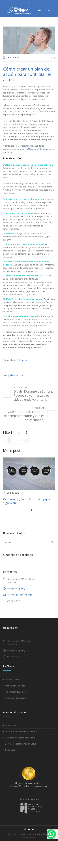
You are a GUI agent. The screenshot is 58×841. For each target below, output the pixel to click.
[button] (51, 834)
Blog (7, 375)
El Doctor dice (16, 375)
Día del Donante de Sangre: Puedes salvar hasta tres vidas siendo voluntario (33, 395)
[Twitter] (29, 829)
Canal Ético (10, 749)
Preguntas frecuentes (15, 691)
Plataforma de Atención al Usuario (21, 731)
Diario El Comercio (19, 360)
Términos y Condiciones (16, 697)
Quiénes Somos (12, 679)
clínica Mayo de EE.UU (32, 149)
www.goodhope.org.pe (17, 588)
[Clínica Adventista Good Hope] (18, 10)
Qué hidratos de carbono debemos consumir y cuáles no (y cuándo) (24, 416)
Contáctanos (11, 725)
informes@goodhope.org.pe (20, 594)
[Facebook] (25, 829)
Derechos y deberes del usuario (20, 737)
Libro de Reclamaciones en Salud (20, 743)
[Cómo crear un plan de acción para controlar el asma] (29, 40)
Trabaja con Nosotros (15, 685)
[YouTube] (33, 829)
